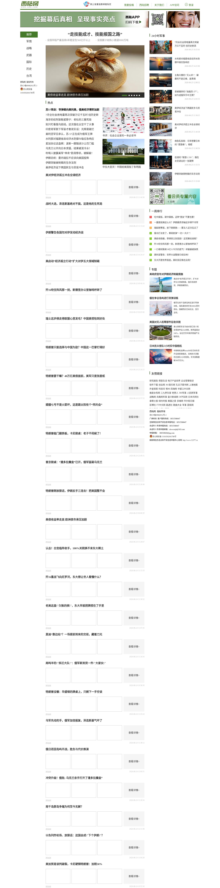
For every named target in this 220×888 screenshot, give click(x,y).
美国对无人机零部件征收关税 (165, 322)
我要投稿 (129, 5)
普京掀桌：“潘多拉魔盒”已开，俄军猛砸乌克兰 (74, 462)
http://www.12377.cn (190, 440)
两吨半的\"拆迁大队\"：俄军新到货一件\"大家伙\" (76, 663)
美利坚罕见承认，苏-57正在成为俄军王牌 (69, 134)
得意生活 (163, 381)
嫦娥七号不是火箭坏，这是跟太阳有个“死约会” (74, 404)
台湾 (29, 75)
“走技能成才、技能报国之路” (95, 34)
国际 (29, 62)
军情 (29, 41)
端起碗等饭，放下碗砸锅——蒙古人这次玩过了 (176, 228)
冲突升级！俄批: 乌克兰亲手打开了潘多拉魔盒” (74, 777)
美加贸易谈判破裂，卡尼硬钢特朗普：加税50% (74, 864)
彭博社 (153, 405)
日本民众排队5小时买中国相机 (166, 346)
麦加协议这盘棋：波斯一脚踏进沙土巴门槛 (70, 143)
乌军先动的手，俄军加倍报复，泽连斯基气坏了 (74, 720)
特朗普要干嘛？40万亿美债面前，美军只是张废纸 (75, 376)
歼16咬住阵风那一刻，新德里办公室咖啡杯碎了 (74, 289)
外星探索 (154, 389)
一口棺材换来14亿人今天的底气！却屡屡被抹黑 (176, 249)
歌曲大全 (177, 405)
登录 (191, 5)
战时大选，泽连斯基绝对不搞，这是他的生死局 (74, 203)
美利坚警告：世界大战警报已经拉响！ (172, 255)
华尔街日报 (189, 401)
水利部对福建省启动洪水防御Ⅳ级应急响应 (70, 138)
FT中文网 (161, 405)
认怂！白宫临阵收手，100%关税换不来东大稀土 (75, 548)
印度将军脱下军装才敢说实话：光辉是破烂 (70, 129)
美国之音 (172, 401)
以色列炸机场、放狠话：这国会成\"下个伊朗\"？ (75, 835)
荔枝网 (190, 405)
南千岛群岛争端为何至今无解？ (64, 806)
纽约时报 (163, 401)
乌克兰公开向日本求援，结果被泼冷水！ (68, 148)
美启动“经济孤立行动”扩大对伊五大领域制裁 (73, 261)
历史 (29, 68)
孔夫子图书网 (182, 385)
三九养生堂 (166, 393)
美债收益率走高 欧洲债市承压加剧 (66, 519)
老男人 (175, 393)
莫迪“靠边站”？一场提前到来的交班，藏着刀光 (74, 634)
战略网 (153, 397)
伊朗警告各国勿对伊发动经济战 (64, 232)
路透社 (169, 405)
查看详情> (134, 187)
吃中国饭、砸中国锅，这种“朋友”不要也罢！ (175, 217)
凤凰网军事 (162, 397)
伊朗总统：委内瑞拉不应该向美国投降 (67, 158)
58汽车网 (183, 397)
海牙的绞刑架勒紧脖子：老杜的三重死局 (68, 119)
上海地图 (193, 385)
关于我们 (159, 5)
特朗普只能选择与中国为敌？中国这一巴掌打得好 (75, 347)
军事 (184, 405)
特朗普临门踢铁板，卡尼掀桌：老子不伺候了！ (74, 433)
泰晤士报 (154, 401)
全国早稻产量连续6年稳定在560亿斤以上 (68, 40)
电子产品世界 (174, 381)
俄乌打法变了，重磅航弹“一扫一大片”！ (173, 233)
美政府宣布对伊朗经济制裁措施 (166, 274)
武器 (29, 55)
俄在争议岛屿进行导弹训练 (164, 298)
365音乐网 (170, 385)
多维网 (180, 401)
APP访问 (174, 5)
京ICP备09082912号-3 (28, 86)
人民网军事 (192, 393)
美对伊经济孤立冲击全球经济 (63, 175)
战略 (29, 48)
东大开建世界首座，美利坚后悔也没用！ (173, 260)
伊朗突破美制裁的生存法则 (61, 162)
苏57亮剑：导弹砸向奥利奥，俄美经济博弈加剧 (72, 109)
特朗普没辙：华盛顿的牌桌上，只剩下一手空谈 (74, 691)
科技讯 (162, 389)
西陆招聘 (144, 5)
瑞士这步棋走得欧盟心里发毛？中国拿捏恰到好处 (75, 318)
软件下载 (154, 385)
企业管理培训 (187, 381)
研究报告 (154, 381)
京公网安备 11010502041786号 (164, 437)
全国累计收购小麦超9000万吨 (112, 40)
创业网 (162, 385)
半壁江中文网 (184, 389)
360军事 (182, 393)
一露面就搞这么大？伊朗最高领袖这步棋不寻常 (176, 222)
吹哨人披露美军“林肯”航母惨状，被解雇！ (70, 153)
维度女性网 (155, 393)
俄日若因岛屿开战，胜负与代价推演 (67, 749)
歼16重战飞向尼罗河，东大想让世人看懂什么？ (74, 577)
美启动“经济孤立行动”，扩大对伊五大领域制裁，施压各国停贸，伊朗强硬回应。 (186, 282)
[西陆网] (40, 1)
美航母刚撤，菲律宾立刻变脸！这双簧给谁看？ (176, 238)
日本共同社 (193, 397)
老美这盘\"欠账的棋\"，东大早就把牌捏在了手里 (75, 605)
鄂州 (168, 389)
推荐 (29, 34)
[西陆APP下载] (110, 12)
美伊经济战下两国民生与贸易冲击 (65, 167)
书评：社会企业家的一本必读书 (119, 135)
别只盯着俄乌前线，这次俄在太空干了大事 (70, 124)
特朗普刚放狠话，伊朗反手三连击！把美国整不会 (75, 490)
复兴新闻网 (173, 397)
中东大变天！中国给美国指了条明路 (122, 167)
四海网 (174, 389)
